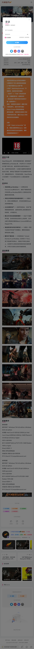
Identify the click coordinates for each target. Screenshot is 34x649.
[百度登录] (18, 51)
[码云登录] (15, 51)
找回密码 (21, 37)
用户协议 (21, 54)
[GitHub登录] (22, 51)
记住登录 (8, 37)
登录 (17, 42)
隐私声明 (26, 54)
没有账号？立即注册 (10, 25)
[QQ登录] (11, 51)
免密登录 (27, 37)
